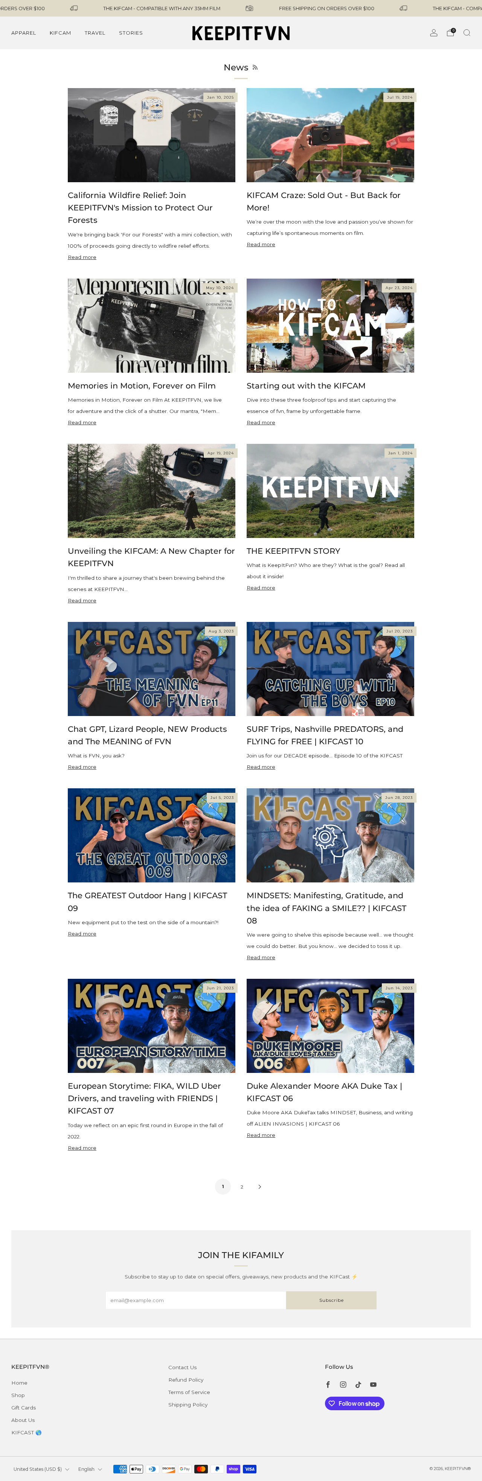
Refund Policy (185, 1380)
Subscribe (331, 1300)
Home (19, 1383)
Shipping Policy (187, 1405)
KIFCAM (60, 33)
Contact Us (182, 1367)
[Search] (467, 33)
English (86, 1469)
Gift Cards (23, 1408)
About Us (23, 1420)
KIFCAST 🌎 (26, 1432)
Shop (18, 1395)
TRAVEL (95, 33)
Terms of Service (189, 1392)
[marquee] (241, 8)
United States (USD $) (38, 1469)
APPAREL (23, 33)
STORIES (131, 33)
